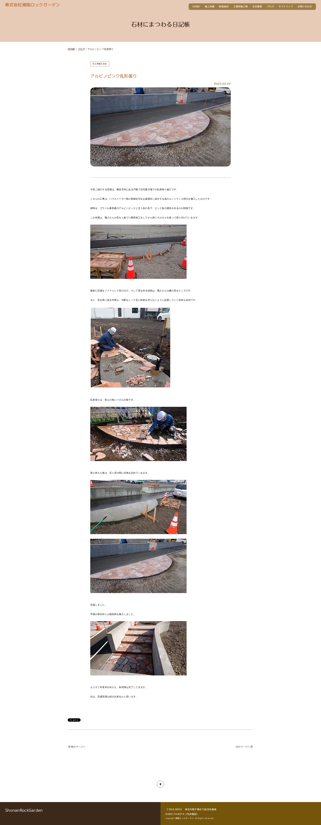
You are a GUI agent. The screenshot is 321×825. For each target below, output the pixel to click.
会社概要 (257, 6)
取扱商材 (224, 6)
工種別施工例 (240, 6)
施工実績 (209, 6)
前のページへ (78, 746)
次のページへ (243, 746)
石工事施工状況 (99, 64)
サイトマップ (286, 6)
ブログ (270, 6)
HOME (196, 6)
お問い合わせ (305, 6)
